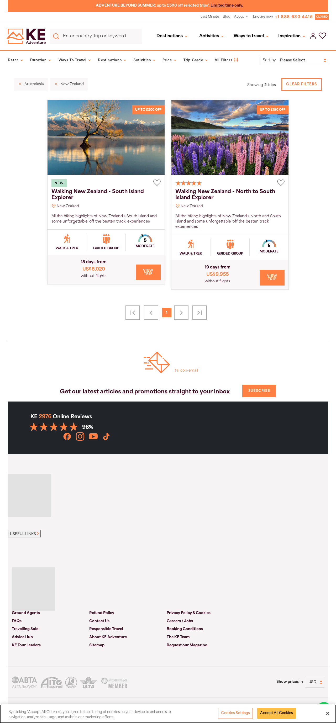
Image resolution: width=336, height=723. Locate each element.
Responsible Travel (106, 629)
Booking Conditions (185, 629)
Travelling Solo (25, 629)
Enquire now (263, 16)
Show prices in (289, 682)
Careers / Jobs (180, 621)
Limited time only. (227, 5)
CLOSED (322, 16)
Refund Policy (101, 613)
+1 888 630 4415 (294, 17)
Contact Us (99, 621)
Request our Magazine (187, 645)
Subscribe (259, 391)
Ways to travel (249, 36)
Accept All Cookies (276, 713)
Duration (38, 60)
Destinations (169, 36)
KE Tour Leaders (26, 645)
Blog (226, 16)
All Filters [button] (223, 60)
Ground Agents (26, 613)
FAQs (17, 621)
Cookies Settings (235, 713)
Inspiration (289, 36)
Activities (209, 36)
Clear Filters (301, 84)
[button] (322, 36)
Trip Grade (193, 60)
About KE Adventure (108, 637)
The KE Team (178, 637)
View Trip (148, 272)
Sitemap (96, 645)
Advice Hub (22, 637)
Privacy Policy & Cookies (189, 613)
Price (167, 60)
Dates (13, 60)
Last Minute (210, 16)
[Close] (327, 713)
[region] (168, 713)
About (239, 16)
